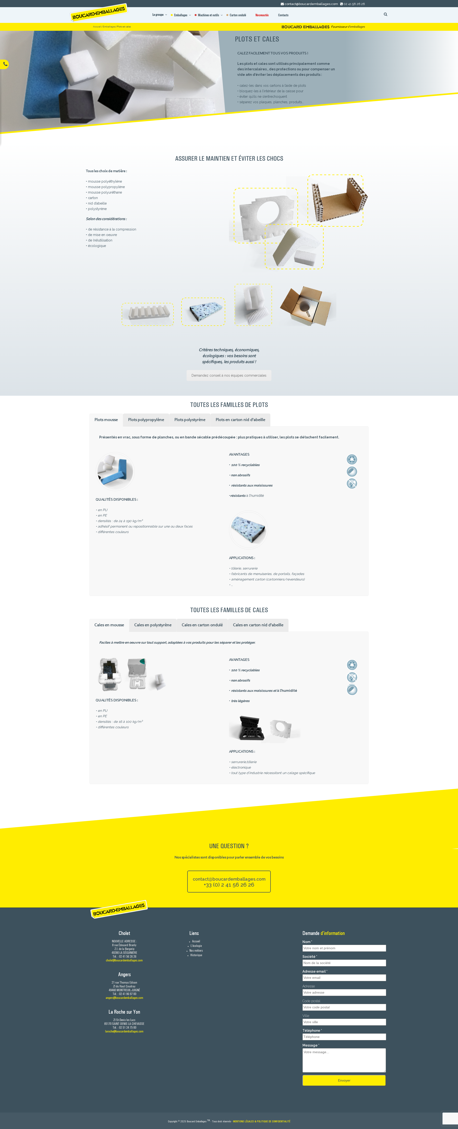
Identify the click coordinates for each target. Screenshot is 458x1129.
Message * (310, 1045)
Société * (309, 957)
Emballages (109, 27)
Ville (305, 1016)
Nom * (307, 942)
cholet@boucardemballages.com (124, 960)
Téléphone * (312, 1030)
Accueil (97, 27)
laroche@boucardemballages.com (124, 1031)
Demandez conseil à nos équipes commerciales (229, 375)
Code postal (311, 1001)
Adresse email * (315, 971)
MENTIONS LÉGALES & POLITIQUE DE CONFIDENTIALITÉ (261, 1121)
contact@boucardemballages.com (311, 4)
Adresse (308, 986)
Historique (196, 955)
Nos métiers (196, 950)
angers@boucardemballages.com (124, 998)
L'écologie (196, 946)
